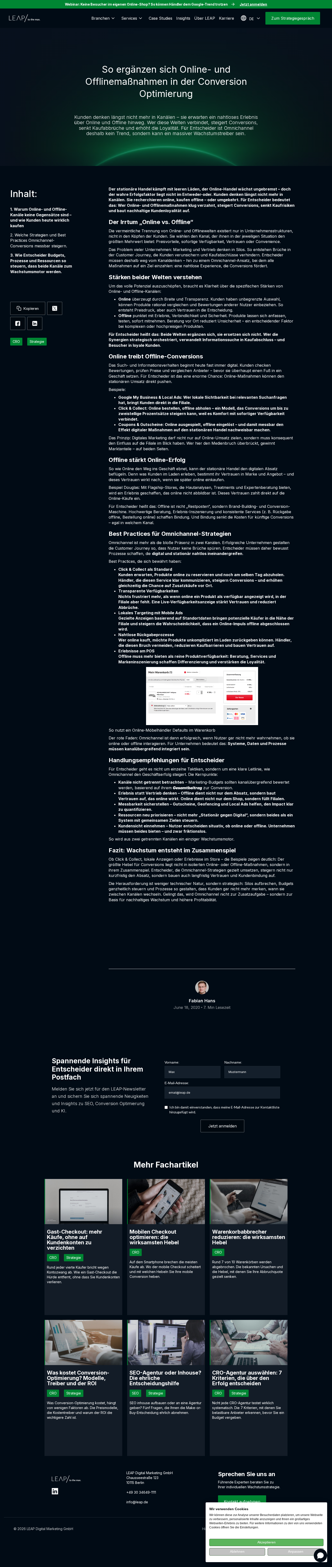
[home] (24, 18)
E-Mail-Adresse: (177, 1083)
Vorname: (172, 1062)
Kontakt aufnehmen (242, 1501)
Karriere (226, 18)
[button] (104, 18)
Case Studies (160, 18)
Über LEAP (204, 18)
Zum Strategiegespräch (292, 18)
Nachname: (233, 1062)
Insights (183, 18)
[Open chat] (320, 1555)
